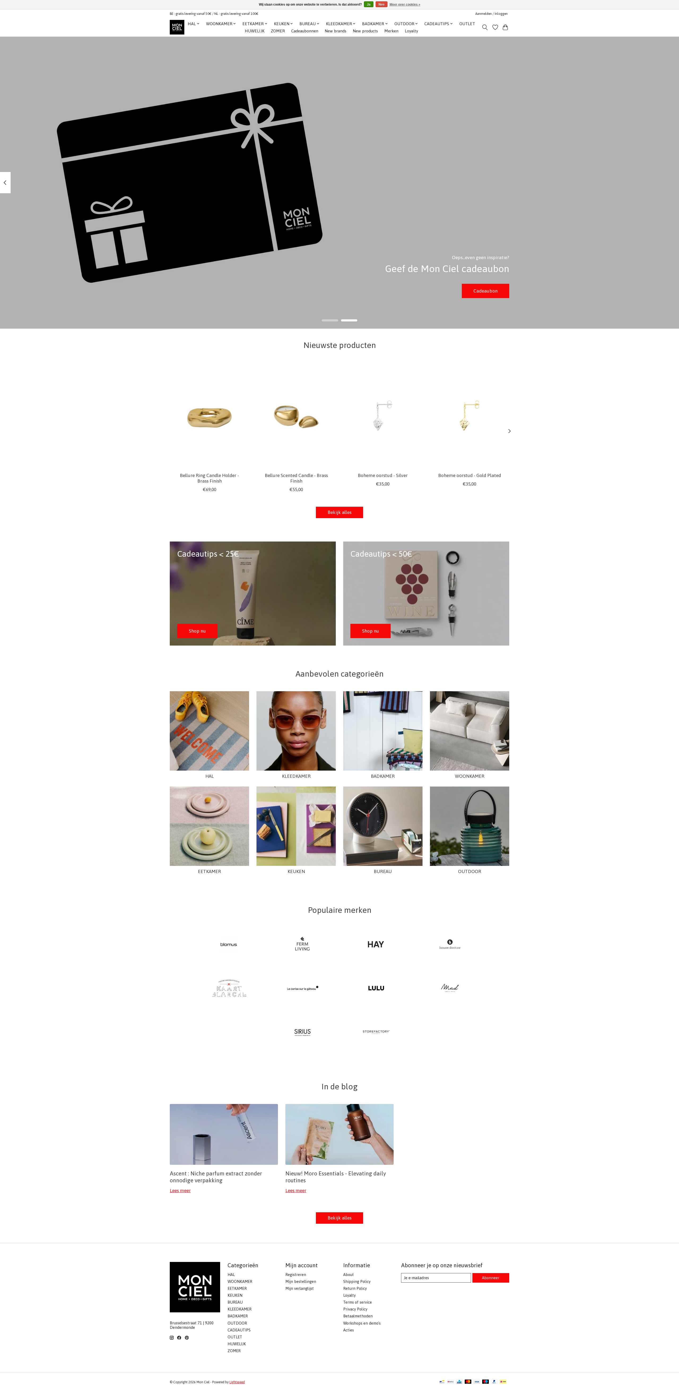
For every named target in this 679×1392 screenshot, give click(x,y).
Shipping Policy (357, 1281)
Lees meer (180, 1190)
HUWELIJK (254, 31)
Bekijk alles (339, 512)
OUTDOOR (469, 871)
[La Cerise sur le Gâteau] (302, 988)
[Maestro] (485, 1382)
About (348, 1274)
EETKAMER (209, 871)
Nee (381, 4)
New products (365, 31)
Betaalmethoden (358, 1316)
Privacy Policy (355, 1309)
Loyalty (411, 31)
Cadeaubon (485, 290)
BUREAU (383, 871)
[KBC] (459, 1382)
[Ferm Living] (302, 944)
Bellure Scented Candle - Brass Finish (296, 478)
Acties (348, 1330)
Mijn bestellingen (300, 1281)
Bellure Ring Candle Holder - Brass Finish (209, 478)
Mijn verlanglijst (299, 1288)
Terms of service (357, 1302)
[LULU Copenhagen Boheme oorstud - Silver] (383, 415)
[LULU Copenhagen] (376, 988)
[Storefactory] (376, 1032)
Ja (369, 4)
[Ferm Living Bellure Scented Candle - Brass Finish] (296, 415)
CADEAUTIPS (239, 1330)
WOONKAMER (469, 776)
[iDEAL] (503, 1382)
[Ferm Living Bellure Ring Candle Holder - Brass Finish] (209, 415)
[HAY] (376, 944)
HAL (209, 776)
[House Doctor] (450, 944)
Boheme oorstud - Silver (383, 475)
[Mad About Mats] (450, 988)
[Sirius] (302, 1032)
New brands (335, 31)
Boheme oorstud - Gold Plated (469, 475)
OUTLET (467, 24)
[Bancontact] (442, 1382)
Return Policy (355, 1288)
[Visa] (476, 1382)
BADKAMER (383, 776)
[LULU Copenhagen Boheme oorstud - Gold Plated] (469, 415)
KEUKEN (296, 871)
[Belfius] (450, 1382)
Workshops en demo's (362, 1323)
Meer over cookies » (405, 4)
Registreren (295, 1274)
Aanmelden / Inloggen (491, 14)
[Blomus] (229, 944)
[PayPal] (494, 1382)
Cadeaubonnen (304, 31)
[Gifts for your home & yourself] (177, 27)
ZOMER (278, 31)
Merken (391, 31)
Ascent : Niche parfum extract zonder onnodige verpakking (216, 1176)
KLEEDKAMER (296, 776)
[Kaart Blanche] (229, 988)
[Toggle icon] (485, 27)
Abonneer (490, 1277)
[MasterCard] (468, 1382)
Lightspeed (237, 1382)
